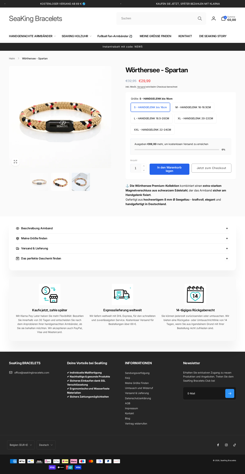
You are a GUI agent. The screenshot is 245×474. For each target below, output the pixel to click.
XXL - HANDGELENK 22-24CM (152, 129)
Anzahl (133, 160)
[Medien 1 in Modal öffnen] (60, 117)
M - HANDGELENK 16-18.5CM (193, 107)
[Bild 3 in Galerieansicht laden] (81, 182)
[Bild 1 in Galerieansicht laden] (39, 182)
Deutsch (44, 444)
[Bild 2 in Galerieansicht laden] (60, 182)
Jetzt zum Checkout (211, 168)
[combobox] (161, 18)
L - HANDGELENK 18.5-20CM (151, 118)
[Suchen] (199, 18)
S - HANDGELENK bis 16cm (150, 107)
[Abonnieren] (229, 393)
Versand (141, 86)
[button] (228, 18)
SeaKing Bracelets (228, 460)
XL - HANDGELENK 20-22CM (195, 118)
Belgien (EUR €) (19, 444)
